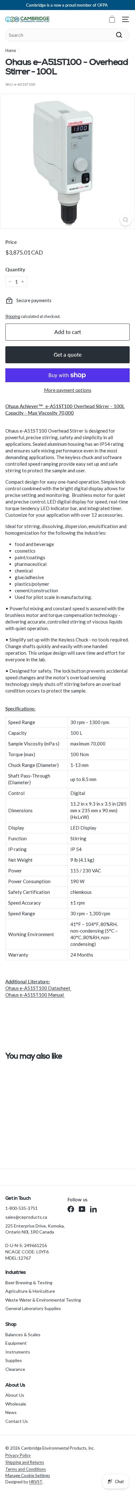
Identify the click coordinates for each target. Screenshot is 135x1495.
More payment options (67, 390)
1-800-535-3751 (21, 1208)
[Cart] (112, 19)
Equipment (16, 1343)
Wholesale (15, 1403)
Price (11, 242)
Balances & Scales (22, 1334)
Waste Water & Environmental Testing (43, 1299)
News (11, 1412)
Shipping (12, 316)
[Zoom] (126, 220)
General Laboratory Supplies (33, 1308)
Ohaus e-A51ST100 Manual (35, 995)
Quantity (15, 269)
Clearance (15, 1369)
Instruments (17, 1351)
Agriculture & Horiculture (30, 1291)
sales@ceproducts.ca (26, 1217)
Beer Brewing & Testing (28, 1282)
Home (10, 50)
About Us (14, 1395)
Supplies (13, 1360)
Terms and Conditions (25, 1469)
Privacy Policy (18, 1455)
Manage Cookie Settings (27, 1475)
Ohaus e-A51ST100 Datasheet (38, 988)
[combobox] (67, 35)
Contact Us (16, 1421)
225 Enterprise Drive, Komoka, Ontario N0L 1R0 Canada (35, 1229)
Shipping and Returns (24, 1462)
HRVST (35, 1481)
